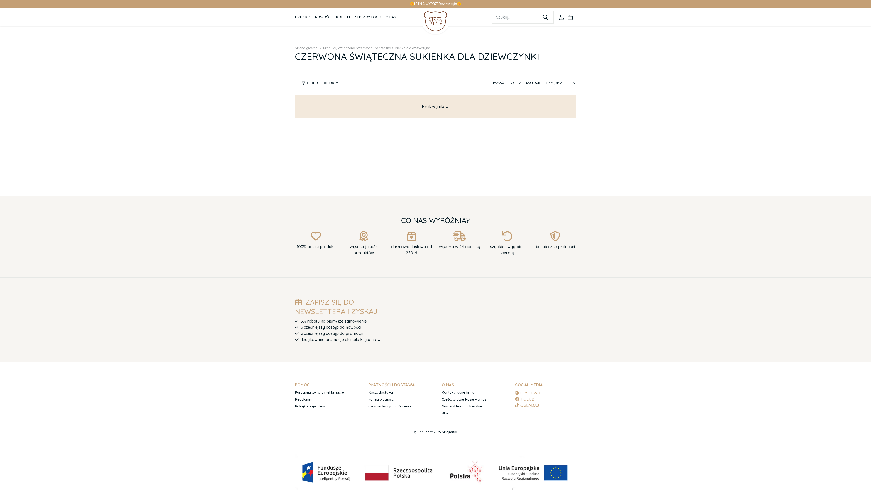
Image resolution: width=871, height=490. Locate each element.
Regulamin (303, 399)
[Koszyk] (570, 17)
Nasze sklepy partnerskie (462, 406)
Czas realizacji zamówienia (389, 406)
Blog (445, 413)
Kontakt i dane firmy (458, 392)
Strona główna (306, 48)
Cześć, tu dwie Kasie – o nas (464, 399)
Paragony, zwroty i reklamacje (319, 392)
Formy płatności (381, 399)
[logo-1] (436, 21)
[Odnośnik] (561, 17)
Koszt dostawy (380, 392)
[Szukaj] (545, 17)
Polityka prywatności (311, 406)
